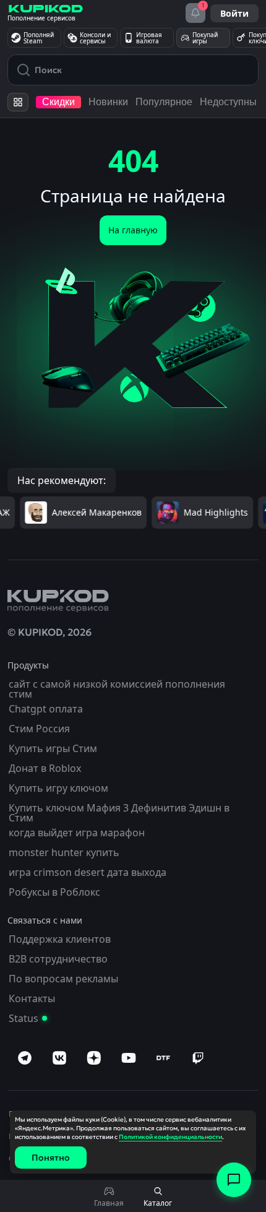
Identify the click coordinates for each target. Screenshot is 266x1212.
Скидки (58, 102)
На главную (133, 230)
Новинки (108, 102)
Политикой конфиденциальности (170, 1137)
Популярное (163, 102)
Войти (234, 13)
